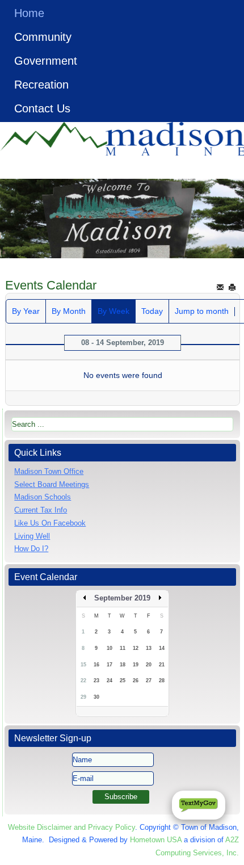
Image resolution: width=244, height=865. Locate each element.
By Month (69, 311)
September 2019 (122, 598)
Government (45, 60)
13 (149, 648)
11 (122, 648)
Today (152, 311)
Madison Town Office (48, 471)
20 (149, 664)
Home (29, 13)
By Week (113, 311)
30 (96, 697)
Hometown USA (156, 839)
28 (162, 680)
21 (162, 664)
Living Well (32, 536)
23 (96, 680)
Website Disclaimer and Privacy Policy (71, 827)
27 (149, 680)
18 (122, 664)
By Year (26, 311)
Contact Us (42, 108)
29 (83, 697)
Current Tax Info (40, 510)
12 (135, 648)
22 (83, 680)
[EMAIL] (220, 287)
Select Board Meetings (51, 484)
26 (135, 680)
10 (109, 648)
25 (122, 680)
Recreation (41, 84)
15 (83, 664)
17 (109, 664)
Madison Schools (42, 497)
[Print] (232, 287)
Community (42, 37)
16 (96, 664)
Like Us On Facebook (50, 523)
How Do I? (31, 548)
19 (135, 664)
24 (109, 680)
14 (162, 648)
